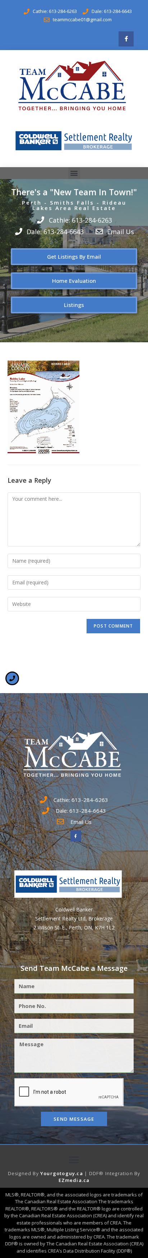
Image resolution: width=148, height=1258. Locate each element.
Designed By (24, 1173)
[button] (74, 173)
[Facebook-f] (126, 38)
